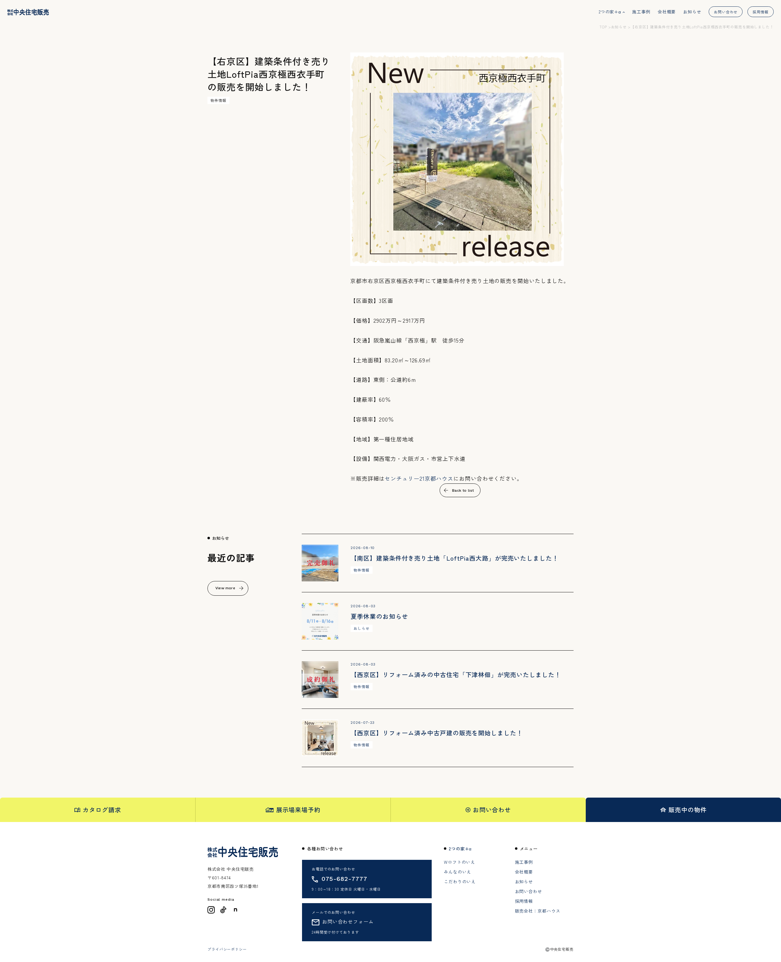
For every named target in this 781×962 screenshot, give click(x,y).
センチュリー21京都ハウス (419, 478)
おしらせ (361, 628)
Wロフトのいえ (459, 862)
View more (225, 588)
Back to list (463, 490)
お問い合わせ (725, 11)
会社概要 (667, 12)
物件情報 (218, 100)
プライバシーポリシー (227, 949)
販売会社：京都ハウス (537, 911)
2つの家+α (610, 12)
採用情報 (760, 11)
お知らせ (692, 12)
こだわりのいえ (460, 881)
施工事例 (641, 12)
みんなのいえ (457, 872)
